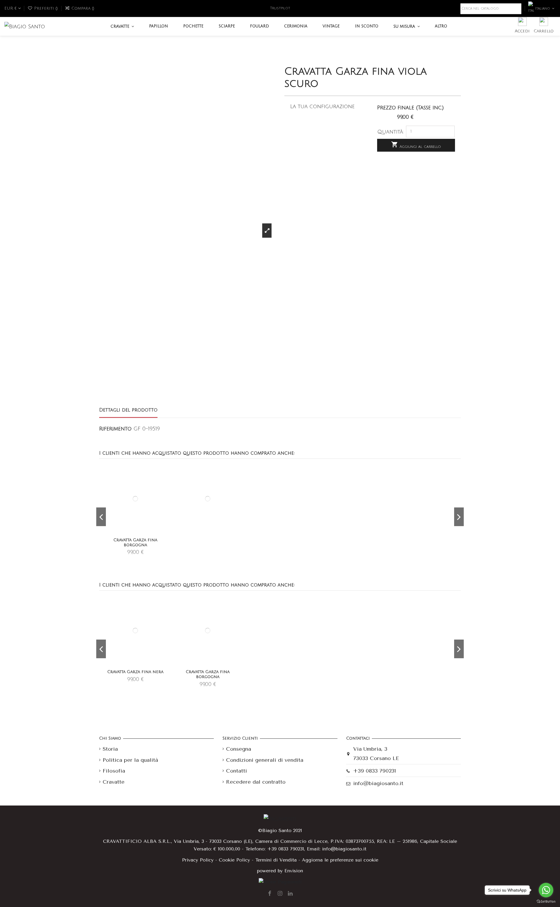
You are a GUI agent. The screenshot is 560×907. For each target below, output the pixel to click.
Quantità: (390, 132)
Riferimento (115, 429)
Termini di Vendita (276, 860)
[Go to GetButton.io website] (546, 901)
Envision (293, 870)
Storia (110, 749)
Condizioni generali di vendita (264, 760)
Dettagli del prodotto (128, 410)
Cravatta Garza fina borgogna (135, 542)
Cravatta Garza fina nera (135, 672)
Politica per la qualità (130, 760)
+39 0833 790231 (374, 771)
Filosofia (114, 771)
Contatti (236, 771)
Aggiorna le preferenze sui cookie (340, 860)
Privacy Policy (198, 860)
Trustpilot (280, 8)
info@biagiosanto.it (378, 783)
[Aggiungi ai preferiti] (164, 474)
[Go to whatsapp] (546, 890)
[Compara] (164, 484)
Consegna (238, 749)
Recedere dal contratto (256, 782)
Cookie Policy (234, 860)
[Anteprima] (164, 494)
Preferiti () (46, 8)
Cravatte (114, 782)
